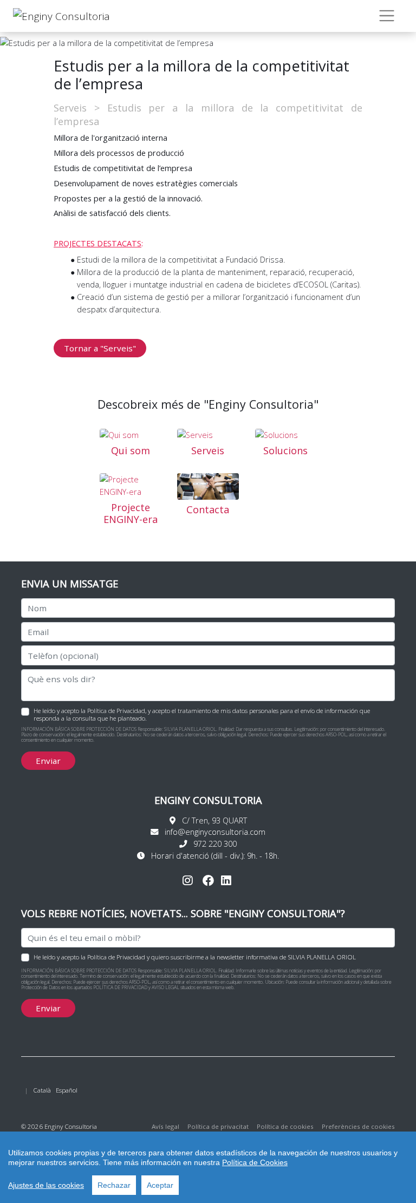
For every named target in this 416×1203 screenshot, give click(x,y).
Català (42, 1090)
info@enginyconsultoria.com (215, 832)
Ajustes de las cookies (46, 1185)
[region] (208, 1167)
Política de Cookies (255, 1162)
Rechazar (114, 1185)
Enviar (48, 760)
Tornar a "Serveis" (100, 348)
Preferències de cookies (358, 1126)
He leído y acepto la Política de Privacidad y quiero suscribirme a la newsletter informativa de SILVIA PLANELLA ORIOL (195, 956)
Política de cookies (285, 1126)
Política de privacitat (218, 1126)
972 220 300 (215, 844)
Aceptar (160, 1185)
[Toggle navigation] (387, 16)
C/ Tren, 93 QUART (214, 820)
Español (66, 1090)
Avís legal (165, 1126)
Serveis (70, 107)
